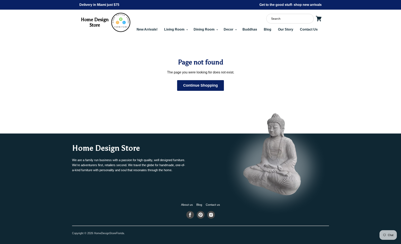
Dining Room (204, 29)
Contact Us (309, 29)
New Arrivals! (147, 29)
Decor (229, 29)
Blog (267, 29)
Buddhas (249, 29)
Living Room (174, 29)
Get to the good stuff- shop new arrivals (290, 4)
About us (187, 204)
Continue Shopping (200, 85)
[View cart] (319, 18)
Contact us (213, 204)
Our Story (285, 29)
